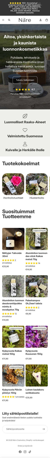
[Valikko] (3, 20)
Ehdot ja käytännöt (25, 446)
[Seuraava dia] (45, 186)
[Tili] (41, 20)
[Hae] (9, 20)
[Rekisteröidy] (44, 429)
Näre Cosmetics (19, 440)
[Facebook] (20, 451)
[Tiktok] (30, 451)
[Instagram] (25, 451)
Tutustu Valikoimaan (25, 80)
